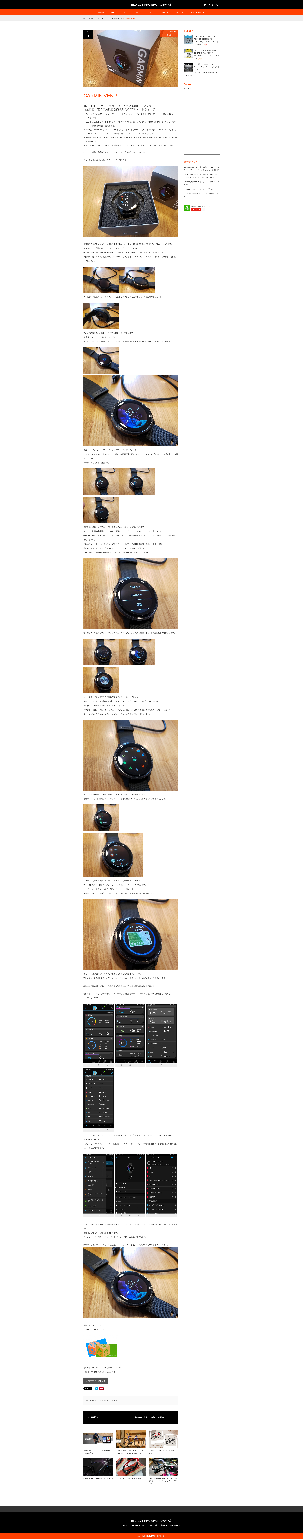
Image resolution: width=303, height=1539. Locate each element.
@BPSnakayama (189, 88)
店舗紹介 (101, 12)
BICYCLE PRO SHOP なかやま (151, 4)
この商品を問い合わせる (95, 1381)
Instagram (213, 4)
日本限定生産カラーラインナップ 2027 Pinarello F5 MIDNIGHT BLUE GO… (130, 1452)
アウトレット (163, 12)
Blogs (113, 12)
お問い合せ (179, 12)
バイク (125, 12)
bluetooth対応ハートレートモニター (195, 193)
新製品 (169, 35)
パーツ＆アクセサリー (143, 12)
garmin (116, 1400)
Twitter (205, 4)
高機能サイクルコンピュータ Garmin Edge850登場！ (97, 1452)
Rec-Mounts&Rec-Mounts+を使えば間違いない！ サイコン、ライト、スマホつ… (163, 1481)
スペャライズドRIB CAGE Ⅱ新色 (128, 1478)
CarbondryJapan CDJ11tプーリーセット (197, 182)
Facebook (209, 4)
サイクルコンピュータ (169, 31)
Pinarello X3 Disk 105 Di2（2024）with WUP (163, 1452)
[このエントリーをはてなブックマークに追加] (96, 1389)
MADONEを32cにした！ (192, 189)
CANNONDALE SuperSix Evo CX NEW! (98, 1478)
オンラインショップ (198, 12)
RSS (217, 4)
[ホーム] (84, 16)
